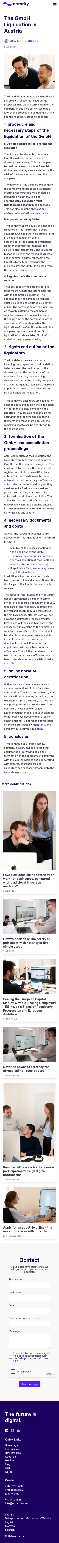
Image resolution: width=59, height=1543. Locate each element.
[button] (54, 4)
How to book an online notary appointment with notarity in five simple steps (27, 942)
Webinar (10, 1460)
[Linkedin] (6, 1430)
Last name (15, 1292)
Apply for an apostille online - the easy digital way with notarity (27, 1229)
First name (15, 1279)
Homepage (11, 1445)
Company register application (28, 556)
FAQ (7, 1468)
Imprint (9, 1514)
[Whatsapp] (19, 1430)
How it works (13, 1452)
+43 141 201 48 (13, 1499)
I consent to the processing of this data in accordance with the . (31, 1357)
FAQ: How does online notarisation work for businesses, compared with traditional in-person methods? (28, 880)
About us (10, 1456)
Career (9, 1471)
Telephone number (24, 1318)
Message (14, 1331)
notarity (43, 213)
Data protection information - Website (28, 1518)
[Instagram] (12, 1430)
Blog (7, 1464)
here (14, 651)
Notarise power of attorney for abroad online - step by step (26, 1069)
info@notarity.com (16, 1503)
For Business (12, 1449)
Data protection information (30, 1359)
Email (12, 1305)
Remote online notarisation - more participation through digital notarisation (28, 1171)
